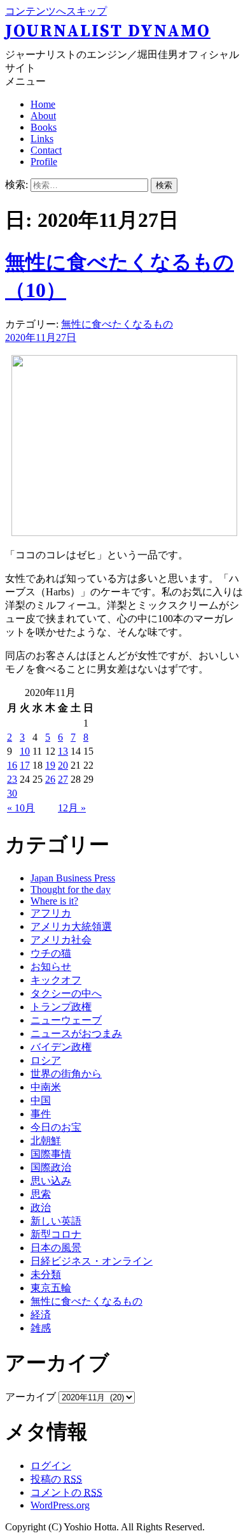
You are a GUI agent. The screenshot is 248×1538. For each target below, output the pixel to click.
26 (50, 779)
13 (63, 751)
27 (63, 779)
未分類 (46, 1274)
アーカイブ (30, 1396)
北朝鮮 (46, 1140)
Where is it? (54, 901)
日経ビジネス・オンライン (92, 1261)
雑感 (41, 1328)
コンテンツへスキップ (56, 11)
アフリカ (51, 913)
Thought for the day (71, 889)
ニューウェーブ (66, 1020)
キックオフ (56, 980)
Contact (46, 150)
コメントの (66, 1492)
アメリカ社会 (61, 939)
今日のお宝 (56, 1127)
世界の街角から (66, 1073)
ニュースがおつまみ (76, 1033)
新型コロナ (56, 1234)
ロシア (46, 1060)
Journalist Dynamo (107, 31)
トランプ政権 (61, 1006)
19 (50, 765)
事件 (41, 1113)
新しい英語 (56, 1220)
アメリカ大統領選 (71, 926)
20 (63, 765)
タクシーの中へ (66, 993)
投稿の (56, 1479)
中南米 (46, 1087)
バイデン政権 (61, 1046)
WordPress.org (60, 1505)
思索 (41, 1194)
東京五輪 (51, 1287)
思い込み (51, 1180)
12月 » (72, 807)
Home (43, 104)
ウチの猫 (51, 953)
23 (12, 779)
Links (42, 138)
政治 (41, 1207)
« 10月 (21, 807)
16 (12, 765)
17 (25, 765)
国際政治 (51, 1167)
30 (12, 793)
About (43, 115)
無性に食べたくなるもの (117, 324)
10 (25, 751)
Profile (44, 161)
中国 (41, 1100)
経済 (41, 1314)
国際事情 (51, 1154)
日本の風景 (56, 1247)
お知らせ (51, 966)
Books (44, 127)
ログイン (51, 1465)
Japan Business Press (73, 878)
